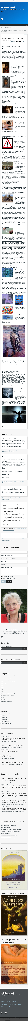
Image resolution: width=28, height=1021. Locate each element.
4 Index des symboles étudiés (8, 681)
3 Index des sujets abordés (8, 680)
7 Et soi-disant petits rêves (8, 687)
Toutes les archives (6, 723)
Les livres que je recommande (8, 693)
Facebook (14, 1004)
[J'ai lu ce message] (26, 1017)
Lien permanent (7, 426)
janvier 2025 (5, 717)
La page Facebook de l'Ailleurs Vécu (8, 825)
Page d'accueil (15, 27)
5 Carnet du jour (5, 683)
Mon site (13, 1001)
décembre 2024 (5, 719)
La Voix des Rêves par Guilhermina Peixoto (10, 839)
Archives (10, 1006)
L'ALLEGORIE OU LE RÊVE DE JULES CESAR (14, 801)
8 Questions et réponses (7, 689)
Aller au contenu (4, 2)
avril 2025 (4, 715)
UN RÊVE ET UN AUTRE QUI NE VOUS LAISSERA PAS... (13, 739)
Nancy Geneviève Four (9, 786)
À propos (8, 1001)
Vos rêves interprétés (7, 701)
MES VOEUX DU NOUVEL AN (10, 751)
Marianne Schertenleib (5, 833)
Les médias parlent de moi (8, 695)
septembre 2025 (6, 713)
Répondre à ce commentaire (7, 451)
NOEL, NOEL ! (6, 757)
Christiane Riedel (8, 7)
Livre (3, 697)
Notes (19, 1004)
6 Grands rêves (5, 685)
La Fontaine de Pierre (5, 827)
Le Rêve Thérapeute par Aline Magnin (9, 835)
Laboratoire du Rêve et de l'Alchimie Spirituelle (11, 829)
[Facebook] (1, 1013)
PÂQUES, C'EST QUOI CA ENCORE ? (13, 745)
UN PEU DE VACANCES (6, 27)
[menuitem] (6, 27)
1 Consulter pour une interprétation (9, 676)
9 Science (4, 691)
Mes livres (4, 699)
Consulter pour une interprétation (13, 762)
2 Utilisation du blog (6, 678)
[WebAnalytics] (14, 0)
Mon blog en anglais (5, 823)
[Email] (2, 19)
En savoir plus (7, 1020)
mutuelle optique (9, 538)
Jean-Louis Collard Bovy (6, 837)
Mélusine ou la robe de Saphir (11, 801)
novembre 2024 (5, 721)
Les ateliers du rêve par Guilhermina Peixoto (10, 831)
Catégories (4, 1006)
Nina (3, 778)
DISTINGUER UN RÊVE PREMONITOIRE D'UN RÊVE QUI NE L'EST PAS (13, 31)
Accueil (3, 1001)
